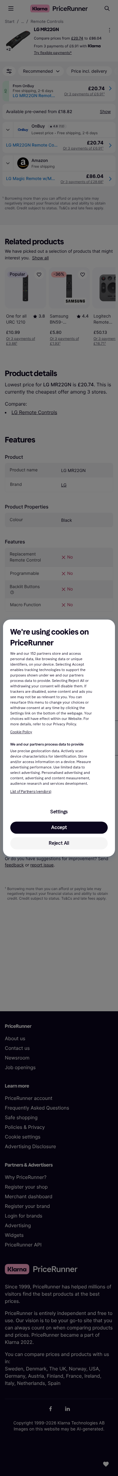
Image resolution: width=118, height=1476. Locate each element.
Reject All (59, 843)
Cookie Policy (21, 732)
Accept (59, 827)
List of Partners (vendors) (30, 792)
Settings (59, 812)
